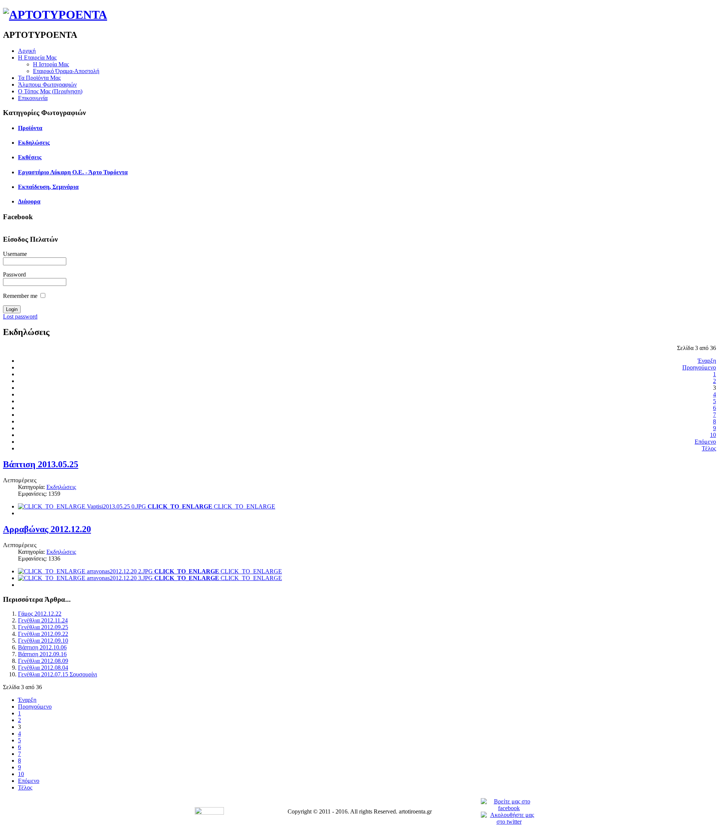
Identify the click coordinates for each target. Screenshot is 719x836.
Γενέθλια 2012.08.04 (43, 667)
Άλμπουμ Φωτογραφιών (47, 84)
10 (713, 435)
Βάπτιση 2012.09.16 (42, 654)
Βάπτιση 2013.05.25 (40, 464)
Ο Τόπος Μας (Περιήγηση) (50, 91)
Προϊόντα (30, 128)
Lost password (20, 316)
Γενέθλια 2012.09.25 (43, 627)
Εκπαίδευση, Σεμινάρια (48, 187)
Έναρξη (707, 360)
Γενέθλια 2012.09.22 (43, 634)
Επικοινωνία (33, 98)
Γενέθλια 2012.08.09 (43, 661)
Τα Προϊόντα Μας (39, 78)
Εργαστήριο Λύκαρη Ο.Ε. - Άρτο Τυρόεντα (73, 172)
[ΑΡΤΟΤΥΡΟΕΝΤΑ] (55, 14)
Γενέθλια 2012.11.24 (43, 620)
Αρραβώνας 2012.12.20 (47, 529)
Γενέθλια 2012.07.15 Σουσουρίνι (57, 674)
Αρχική (27, 51)
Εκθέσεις (30, 157)
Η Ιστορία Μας (51, 64)
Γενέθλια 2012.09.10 (43, 640)
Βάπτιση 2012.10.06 (42, 647)
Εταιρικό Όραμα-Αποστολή (66, 71)
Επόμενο (705, 441)
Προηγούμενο (699, 367)
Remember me (20, 296)
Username (15, 254)
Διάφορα (29, 201)
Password (14, 274)
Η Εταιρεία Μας (37, 57)
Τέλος (709, 448)
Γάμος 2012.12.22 (39, 613)
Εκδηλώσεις (34, 142)
